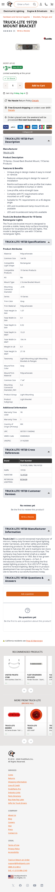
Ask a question (27, 594)
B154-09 (23, 479)
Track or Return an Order (19, 860)
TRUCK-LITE (8, 152)
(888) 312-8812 (14, 867)
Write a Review (23, 31)
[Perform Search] (34, 4)
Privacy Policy (14, 848)
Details (35, 100)
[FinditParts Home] (10, 4)
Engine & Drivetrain (37, 11)
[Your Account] (40, 4)
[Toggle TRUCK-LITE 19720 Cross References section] (49, 451)
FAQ (10, 826)
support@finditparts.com (19, 863)
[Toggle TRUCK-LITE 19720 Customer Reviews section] (49, 493)
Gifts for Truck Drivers (17, 803)
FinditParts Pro (14, 789)
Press (10, 829)
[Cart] (52, 4)
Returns (11, 778)
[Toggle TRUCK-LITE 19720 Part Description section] (49, 140)
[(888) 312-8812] (46, 4)
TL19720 (23, 475)
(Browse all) (28, 703)
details (11, 110)
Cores (10, 775)
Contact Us (12, 833)
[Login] (40, 4)
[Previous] (24, 690)
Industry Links (14, 792)
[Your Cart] (52, 4)
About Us (12, 815)
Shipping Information (17, 782)
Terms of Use (13, 845)
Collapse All (27, 132)
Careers (11, 822)
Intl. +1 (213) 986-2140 (17, 870)
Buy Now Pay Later (16, 799)
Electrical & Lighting (14, 11)
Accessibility (13, 852)
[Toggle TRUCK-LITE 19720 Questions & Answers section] (49, 579)
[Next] (30, 690)
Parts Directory (14, 796)
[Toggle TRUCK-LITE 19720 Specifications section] (49, 242)
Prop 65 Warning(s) (34, 641)
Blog (10, 819)
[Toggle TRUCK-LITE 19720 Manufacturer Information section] (49, 530)
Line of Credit (14, 785)
